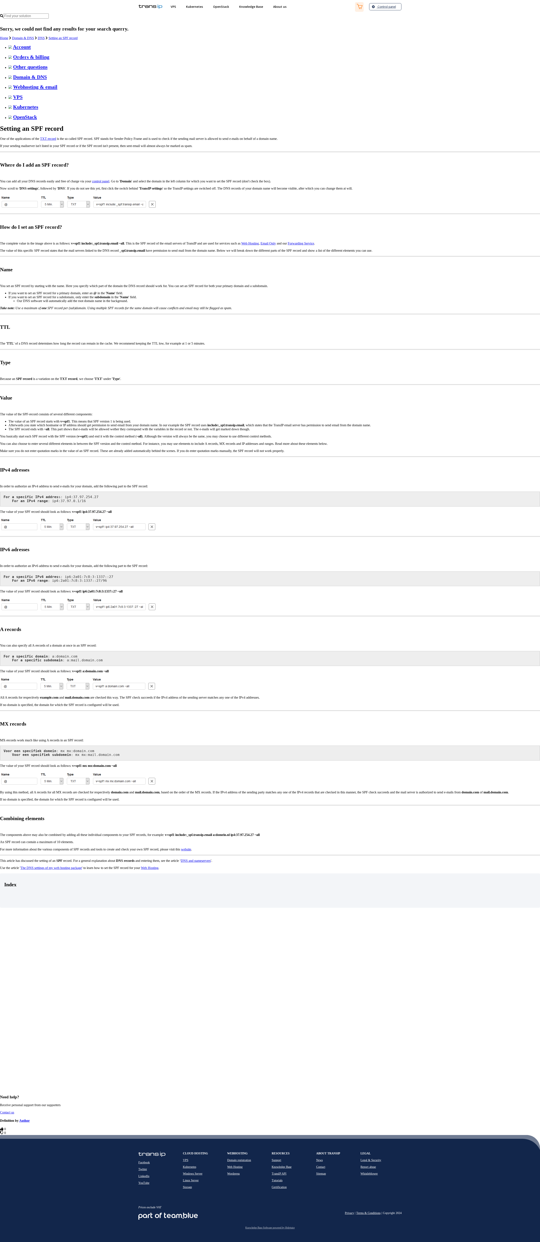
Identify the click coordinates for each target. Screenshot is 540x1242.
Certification (279, 1187)
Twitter (142, 1169)
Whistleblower (369, 1173)
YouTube (143, 1183)
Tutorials (277, 1180)
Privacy (349, 1213)
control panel (100, 181)
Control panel (386, 7)
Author (24, 1120)
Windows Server (192, 1173)
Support (276, 1160)
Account (22, 47)
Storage (187, 1187)
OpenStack (25, 117)
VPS (18, 97)
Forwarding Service (301, 243)
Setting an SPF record (63, 38)
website (186, 849)
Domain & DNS (23, 38)
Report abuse (368, 1166)
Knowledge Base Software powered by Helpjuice (270, 1227)
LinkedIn (143, 1176)
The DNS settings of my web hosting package (51, 868)
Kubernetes (25, 107)
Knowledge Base (282, 1166)
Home (4, 38)
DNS (41, 38)
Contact (320, 1166)
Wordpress (233, 1173)
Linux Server (191, 1180)
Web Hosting (250, 243)
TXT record (48, 138)
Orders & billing (31, 57)
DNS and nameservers (196, 860)
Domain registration (239, 1160)
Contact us (7, 1112)
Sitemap (321, 1173)
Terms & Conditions (368, 1213)
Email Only (268, 243)
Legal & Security (370, 1160)
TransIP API (279, 1173)
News (319, 1160)
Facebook (144, 1162)
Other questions (30, 67)
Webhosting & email (35, 87)
